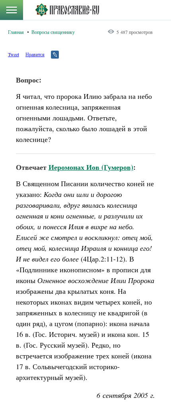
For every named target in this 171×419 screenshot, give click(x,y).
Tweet (13, 54)
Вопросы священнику (53, 32)
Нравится (35, 54)
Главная (16, 32)
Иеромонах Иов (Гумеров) (91, 167)
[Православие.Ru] (67, 10)
